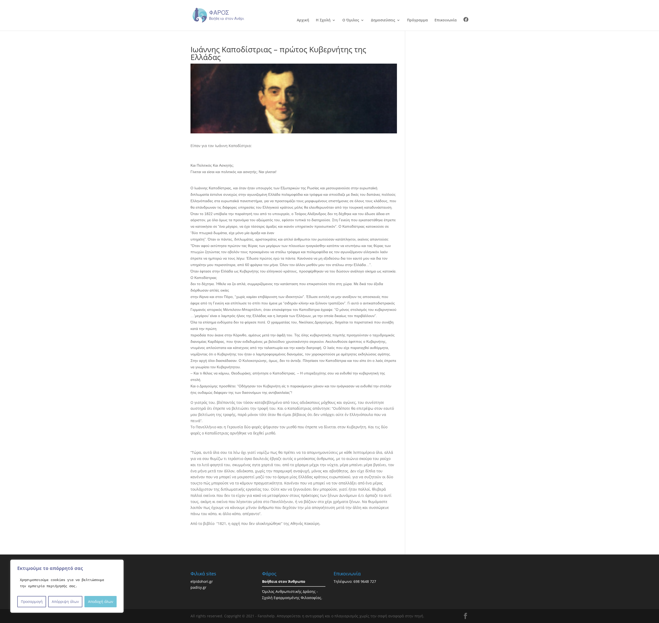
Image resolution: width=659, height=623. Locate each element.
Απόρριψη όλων (65, 601)
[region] (67, 586)
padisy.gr (198, 587)
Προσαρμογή (32, 601)
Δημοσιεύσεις (383, 20)
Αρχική (303, 20)
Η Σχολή (323, 20)
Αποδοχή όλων (100, 601)
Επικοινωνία (446, 20)
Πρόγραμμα (417, 20)
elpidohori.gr (201, 581)
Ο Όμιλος (350, 20)
